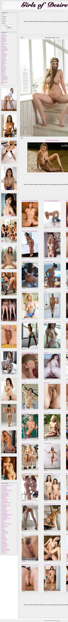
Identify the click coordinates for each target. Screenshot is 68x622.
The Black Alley (4, 78)
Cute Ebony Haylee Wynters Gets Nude (29, 231)
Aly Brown (46, 352)
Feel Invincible (4, 547)
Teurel (23, 534)
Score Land (3, 73)
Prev (22, 37)
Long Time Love (4, 517)
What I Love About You (5, 518)
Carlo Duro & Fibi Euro (5, 502)
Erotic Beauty (3, 47)
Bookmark (3, 23)
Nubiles (2, 65)
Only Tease (3, 66)
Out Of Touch (4, 538)
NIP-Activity (3, 63)
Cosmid (2, 42)
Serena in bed (24, 322)
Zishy (2, 83)
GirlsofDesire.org (54, 620)
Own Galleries (4, 16)
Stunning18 (3, 75)
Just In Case (3, 503)
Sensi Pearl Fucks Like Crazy (27, 473)
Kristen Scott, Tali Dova (48, 473)
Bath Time (3, 527)
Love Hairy (3, 57)
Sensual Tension (4, 499)
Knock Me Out (4, 486)
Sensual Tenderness (5, 515)
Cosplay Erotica (4, 43)
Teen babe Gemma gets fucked (27, 352)
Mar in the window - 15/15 (52, 37)
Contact (2, 529)
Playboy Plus (3, 69)
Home (3, 14)
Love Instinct (3, 546)
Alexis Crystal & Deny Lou (6, 485)
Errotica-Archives (4, 49)
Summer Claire (24, 291)
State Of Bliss (3, 519)
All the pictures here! (52, 140)
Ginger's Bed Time (25, 564)
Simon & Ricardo (47, 534)
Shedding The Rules (5, 495)
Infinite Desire (4, 507)
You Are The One (4, 526)
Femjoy (2, 51)
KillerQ (45, 291)
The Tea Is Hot (4, 489)
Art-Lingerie (3, 38)
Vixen (2, 81)
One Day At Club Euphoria (6, 490)
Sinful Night (3, 497)
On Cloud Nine (4, 506)
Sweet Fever (3, 537)
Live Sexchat (4, 20)
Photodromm (3, 67)
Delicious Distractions (26, 443)
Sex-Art (2, 74)
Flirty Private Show (47, 564)
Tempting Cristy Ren (26, 261)
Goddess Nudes (4, 54)
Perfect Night (3, 542)
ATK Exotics (3, 39)
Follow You (3, 535)
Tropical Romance (4, 494)
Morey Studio (4, 59)
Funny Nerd (24, 382)
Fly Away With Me (4, 493)
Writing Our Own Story (5, 505)
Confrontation (4, 513)
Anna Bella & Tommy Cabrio (7, 514)
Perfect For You (4, 553)
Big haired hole (47, 382)
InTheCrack (3, 55)
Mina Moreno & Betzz (5, 549)
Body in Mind (4, 41)
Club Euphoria (4, 487)
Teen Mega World (4, 77)
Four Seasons (3, 491)
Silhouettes (3, 522)
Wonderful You (4, 511)
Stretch (2, 521)
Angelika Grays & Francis (6, 523)
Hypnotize (3, 525)
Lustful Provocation (5, 550)
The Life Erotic (4, 79)
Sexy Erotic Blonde (47, 413)
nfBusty (2, 62)
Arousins (3, 37)
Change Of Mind (4, 533)
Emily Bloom (3, 46)
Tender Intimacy (4, 501)
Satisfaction (3, 551)
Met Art (2, 58)
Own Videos (4, 18)
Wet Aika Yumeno (47, 322)
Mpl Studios (3, 61)
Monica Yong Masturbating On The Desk (29, 200)
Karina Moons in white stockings (28, 503)
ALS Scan (3, 34)
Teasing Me (3, 530)
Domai (2, 45)
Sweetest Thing (4, 543)
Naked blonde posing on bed (49, 503)
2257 (59, 620)
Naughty (23, 227)
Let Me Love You (4, 531)
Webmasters (4, 21)
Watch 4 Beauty (4, 82)
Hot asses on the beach (48, 261)
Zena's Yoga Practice (48, 443)
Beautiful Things (4, 539)
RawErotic (3, 70)
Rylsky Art (3, 71)
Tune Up (3, 534)
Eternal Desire (4, 50)
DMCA (45, 620)
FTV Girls (3, 53)
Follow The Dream (4, 545)
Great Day (3, 541)
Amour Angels (4, 35)
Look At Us (3, 509)
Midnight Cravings (4, 510)
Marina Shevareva (25, 413)
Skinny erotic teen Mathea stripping (51, 200)
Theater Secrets (4, 498)
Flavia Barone (46, 231)
